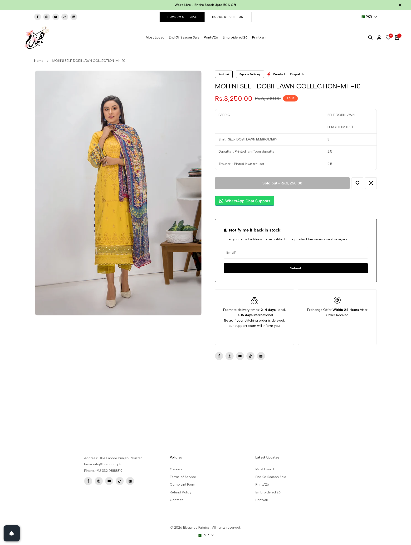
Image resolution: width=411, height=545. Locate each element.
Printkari (261, 500)
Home (39, 61)
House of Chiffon (228, 17)
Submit (295, 268)
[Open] (12, 533)
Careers (176, 469)
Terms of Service (183, 477)
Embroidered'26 (268, 492)
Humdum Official (182, 17)
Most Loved (264, 469)
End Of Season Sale (270, 477)
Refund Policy (180, 492)
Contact (176, 500)
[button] (357, 183)
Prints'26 (262, 484)
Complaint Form (182, 484)
